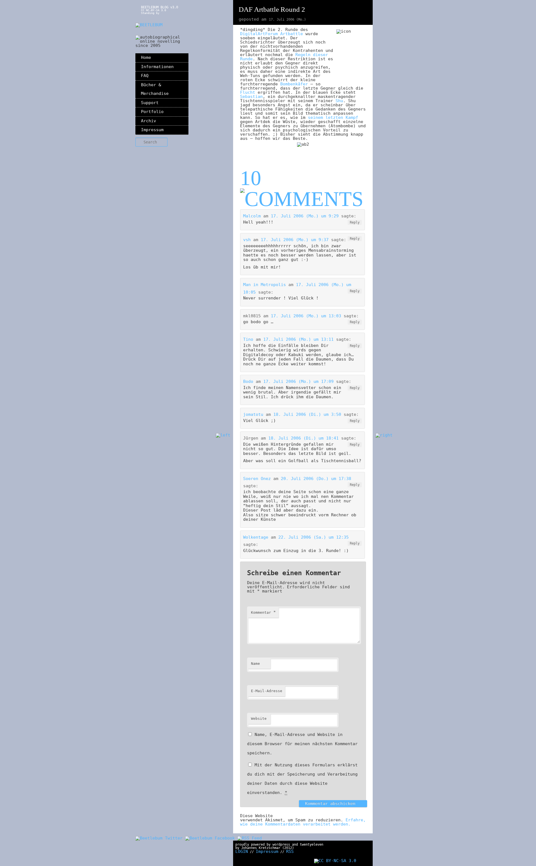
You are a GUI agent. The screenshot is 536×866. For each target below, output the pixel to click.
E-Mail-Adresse (266, 691)
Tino (248, 339)
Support (150, 102)
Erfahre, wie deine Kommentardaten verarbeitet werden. (303, 822)
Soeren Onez (257, 478)
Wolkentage (255, 537)
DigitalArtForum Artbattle (271, 33)
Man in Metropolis (264, 284)
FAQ (145, 75)
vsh (247, 239)
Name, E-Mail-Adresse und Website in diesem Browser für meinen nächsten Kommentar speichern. (302, 743)
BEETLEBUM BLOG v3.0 (159, 7)
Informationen (157, 66)
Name (255, 663)
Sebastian (251, 96)
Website (259, 718)
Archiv (148, 120)
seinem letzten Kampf (333, 117)
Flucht (247, 92)
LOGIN (241, 851)
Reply (355, 222)
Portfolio (152, 111)
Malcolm (252, 216)
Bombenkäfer (294, 84)
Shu (339, 100)
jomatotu (253, 414)
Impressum (152, 129)
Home (146, 57)
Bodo (248, 381)
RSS (290, 851)
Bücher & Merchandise (155, 89)
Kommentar (263, 612)
